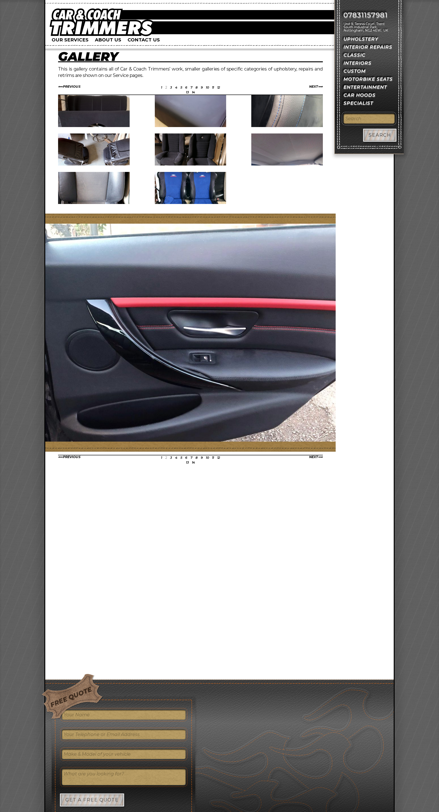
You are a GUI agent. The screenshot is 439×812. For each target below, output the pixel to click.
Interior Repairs (367, 47)
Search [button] (380, 135)
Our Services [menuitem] (70, 40)
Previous (71, 86)
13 (187, 92)
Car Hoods (359, 95)
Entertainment (365, 87)
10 (207, 87)
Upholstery (360, 39)
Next (313, 86)
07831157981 (365, 15)
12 (218, 87)
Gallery (88, 56)
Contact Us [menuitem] (144, 40)
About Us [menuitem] (108, 40)
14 (193, 92)
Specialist (358, 103)
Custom (354, 71)
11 (213, 87)
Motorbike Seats (368, 79)
